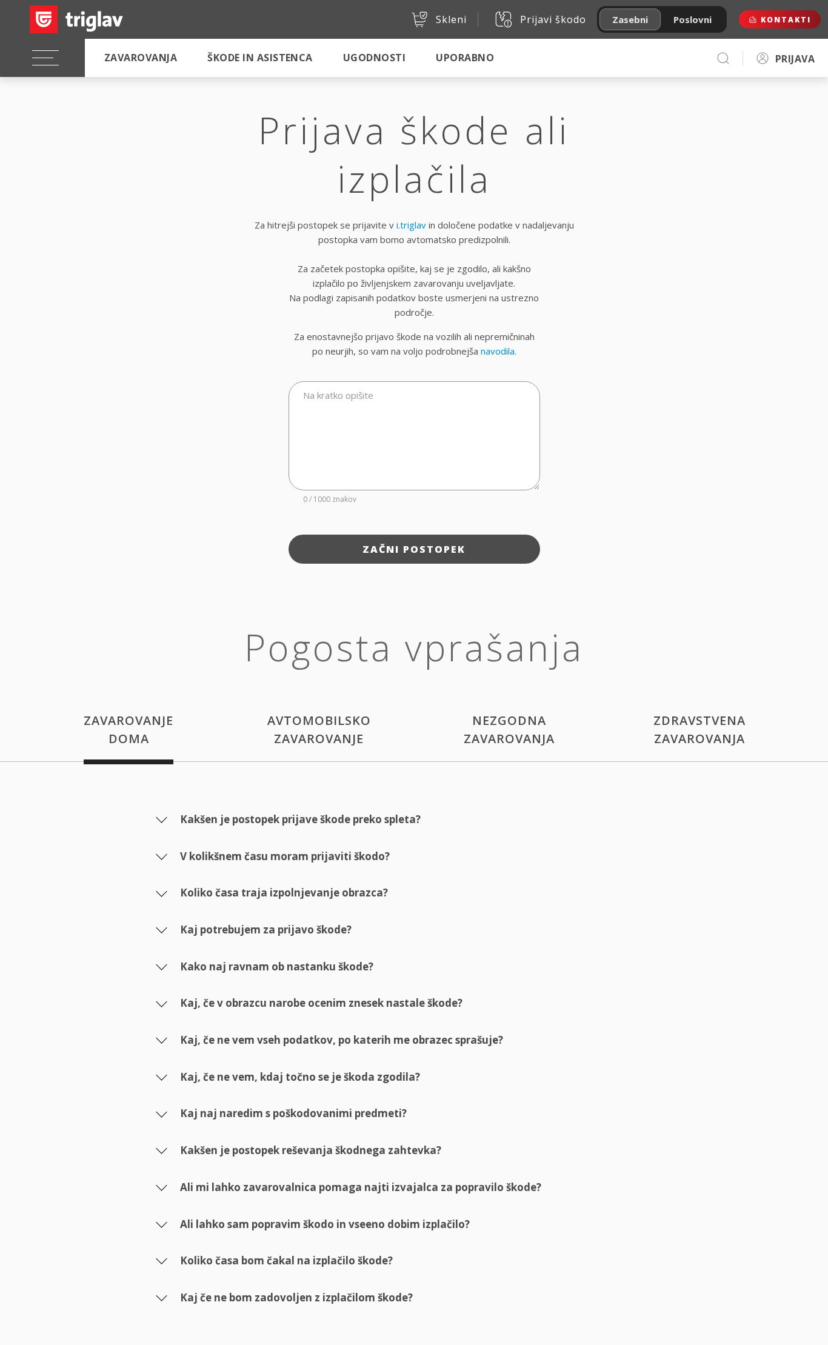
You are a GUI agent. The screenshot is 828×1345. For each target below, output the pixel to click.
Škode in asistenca (260, 57)
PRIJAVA (795, 58)
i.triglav (411, 225)
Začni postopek (414, 549)
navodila (498, 351)
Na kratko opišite (338, 395)
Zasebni (630, 19)
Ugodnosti (374, 57)
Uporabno (465, 57)
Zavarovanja (140, 57)
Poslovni (692, 19)
